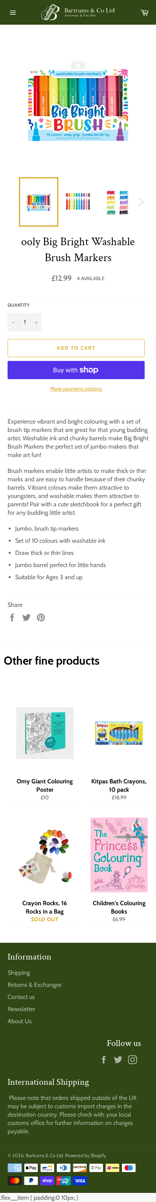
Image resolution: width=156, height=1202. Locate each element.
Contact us (21, 996)
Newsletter (21, 1009)
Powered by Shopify (85, 1155)
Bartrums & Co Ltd (44, 1155)
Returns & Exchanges (35, 984)
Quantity (19, 305)
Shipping (19, 972)
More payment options (76, 388)
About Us (20, 1021)
